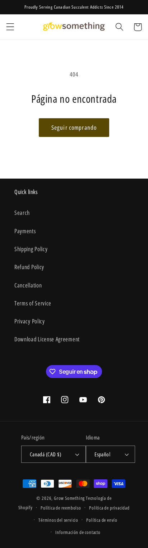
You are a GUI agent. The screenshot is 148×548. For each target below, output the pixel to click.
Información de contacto (78, 532)
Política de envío (101, 520)
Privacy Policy (29, 321)
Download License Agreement (47, 339)
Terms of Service (32, 303)
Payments (25, 231)
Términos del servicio (58, 520)
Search (22, 213)
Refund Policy (29, 267)
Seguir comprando (74, 127)
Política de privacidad (109, 508)
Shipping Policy (30, 249)
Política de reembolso (61, 508)
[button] (10, 27)
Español (102, 454)
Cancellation (28, 285)
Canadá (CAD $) (45, 454)
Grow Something (69, 498)
